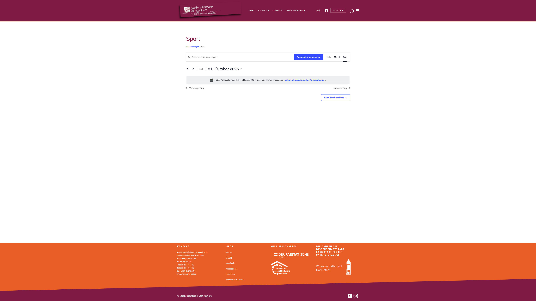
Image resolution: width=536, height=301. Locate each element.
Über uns (229, 252)
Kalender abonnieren (334, 97)
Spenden (338, 10)
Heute (201, 69)
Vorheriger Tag (196, 88)
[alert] (268, 80)
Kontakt (228, 258)
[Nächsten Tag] (193, 69)
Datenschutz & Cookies (234, 279)
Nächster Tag (340, 88)
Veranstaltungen (192, 46)
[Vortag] (187, 69)
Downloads (230, 263)
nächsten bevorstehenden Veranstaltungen (304, 79)
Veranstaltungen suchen (308, 57)
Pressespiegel (231, 269)
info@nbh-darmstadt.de (186, 271)
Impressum (230, 274)
